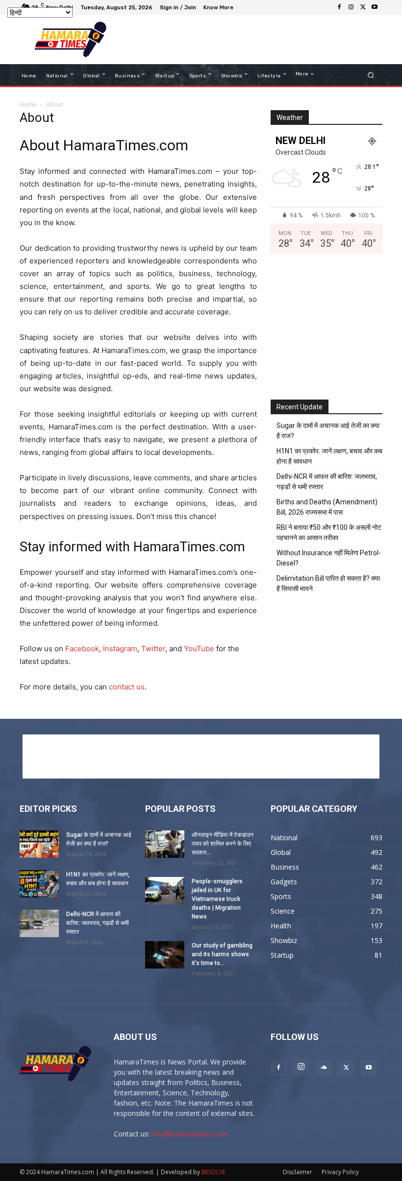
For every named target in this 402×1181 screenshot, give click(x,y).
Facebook (82, 648)
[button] (370, 75)
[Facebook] (339, 7)
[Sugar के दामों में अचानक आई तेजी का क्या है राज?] (39, 844)
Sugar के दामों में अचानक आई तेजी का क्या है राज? (327, 431)
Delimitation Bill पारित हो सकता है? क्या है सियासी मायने (328, 583)
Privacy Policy (340, 1172)
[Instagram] (351, 7)
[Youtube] (374, 7)
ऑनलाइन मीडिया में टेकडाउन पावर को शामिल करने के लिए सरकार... (222, 843)
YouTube (199, 648)
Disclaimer (297, 1172)
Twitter (153, 648)
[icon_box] (219, 8)
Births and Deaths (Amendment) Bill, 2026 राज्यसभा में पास (326, 507)
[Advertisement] (247, 39)
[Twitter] (363, 7)
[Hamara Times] (70, 39)
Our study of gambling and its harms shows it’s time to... (222, 954)
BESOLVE (213, 1172)
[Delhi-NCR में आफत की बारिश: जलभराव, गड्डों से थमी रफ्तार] (39, 923)
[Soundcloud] (323, 1068)
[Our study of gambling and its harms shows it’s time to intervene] (164, 954)
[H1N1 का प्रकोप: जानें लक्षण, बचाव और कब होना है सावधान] (39, 884)
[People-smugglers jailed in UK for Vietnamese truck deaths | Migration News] (164, 890)
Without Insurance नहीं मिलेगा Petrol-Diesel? (328, 558)
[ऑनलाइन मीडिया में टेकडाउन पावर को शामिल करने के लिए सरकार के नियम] (164, 844)
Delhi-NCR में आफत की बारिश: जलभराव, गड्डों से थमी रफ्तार (326, 481)
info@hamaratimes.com (189, 1133)
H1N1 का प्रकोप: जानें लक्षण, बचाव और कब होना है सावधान (329, 456)
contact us (127, 686)
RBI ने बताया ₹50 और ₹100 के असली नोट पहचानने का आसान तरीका (328, 532)
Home (28, 104)
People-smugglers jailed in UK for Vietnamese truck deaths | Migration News (217, 899)
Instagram (120, 648)
